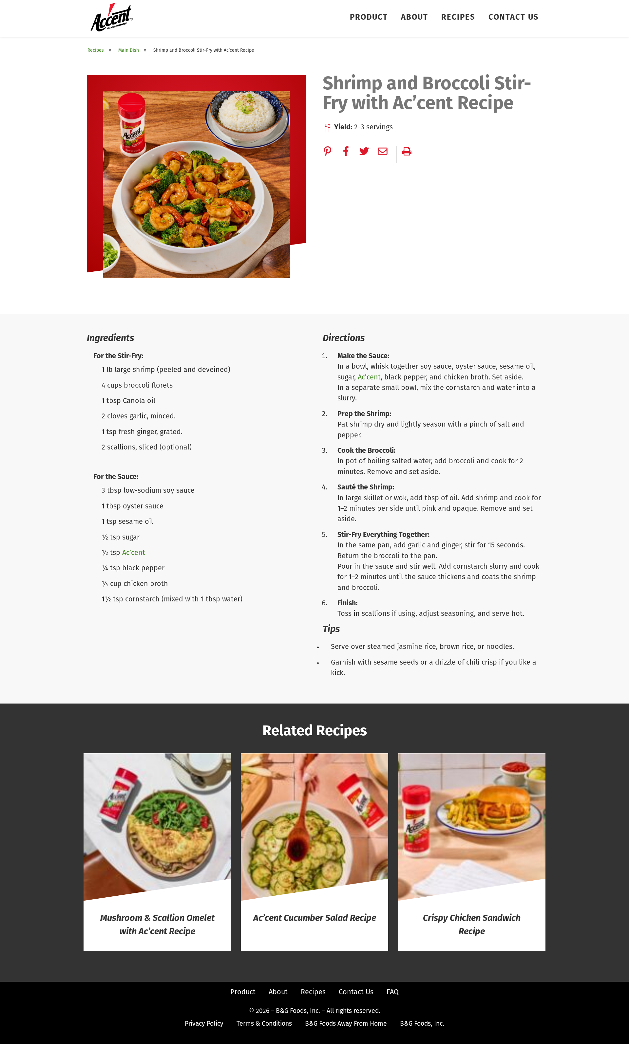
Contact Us (513, 18)
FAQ (393, 992)
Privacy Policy (204, 1024)
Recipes (458, 18)
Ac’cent (133, 553)
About (414, 18)
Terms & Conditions (264, 1024)
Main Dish (128, 50)
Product (369, 18)
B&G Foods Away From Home (346, 1024)
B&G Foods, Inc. (422, 1024)
